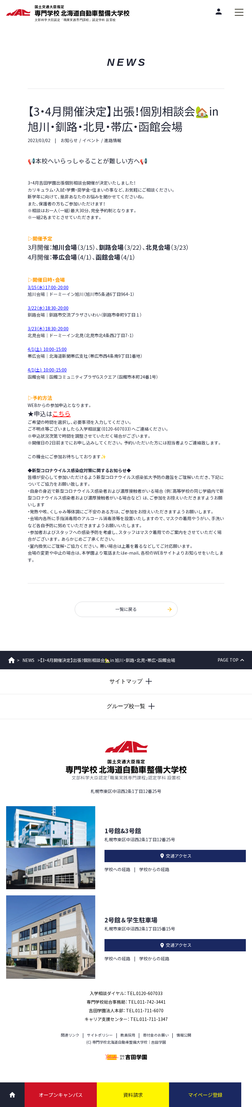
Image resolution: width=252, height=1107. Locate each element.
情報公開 (183, 1034)
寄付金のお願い (156, 1034)
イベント (91, 140)
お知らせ (69, 140)
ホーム (11, 660)
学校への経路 (117, 869)
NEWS (28, 660)
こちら (61, 413)
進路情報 (112, 140)
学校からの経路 (154, 869)
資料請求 (133, 1094)
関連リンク (70, 1034)
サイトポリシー (100, 1034)
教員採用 (127, 1034)
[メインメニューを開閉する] (239, 12)
